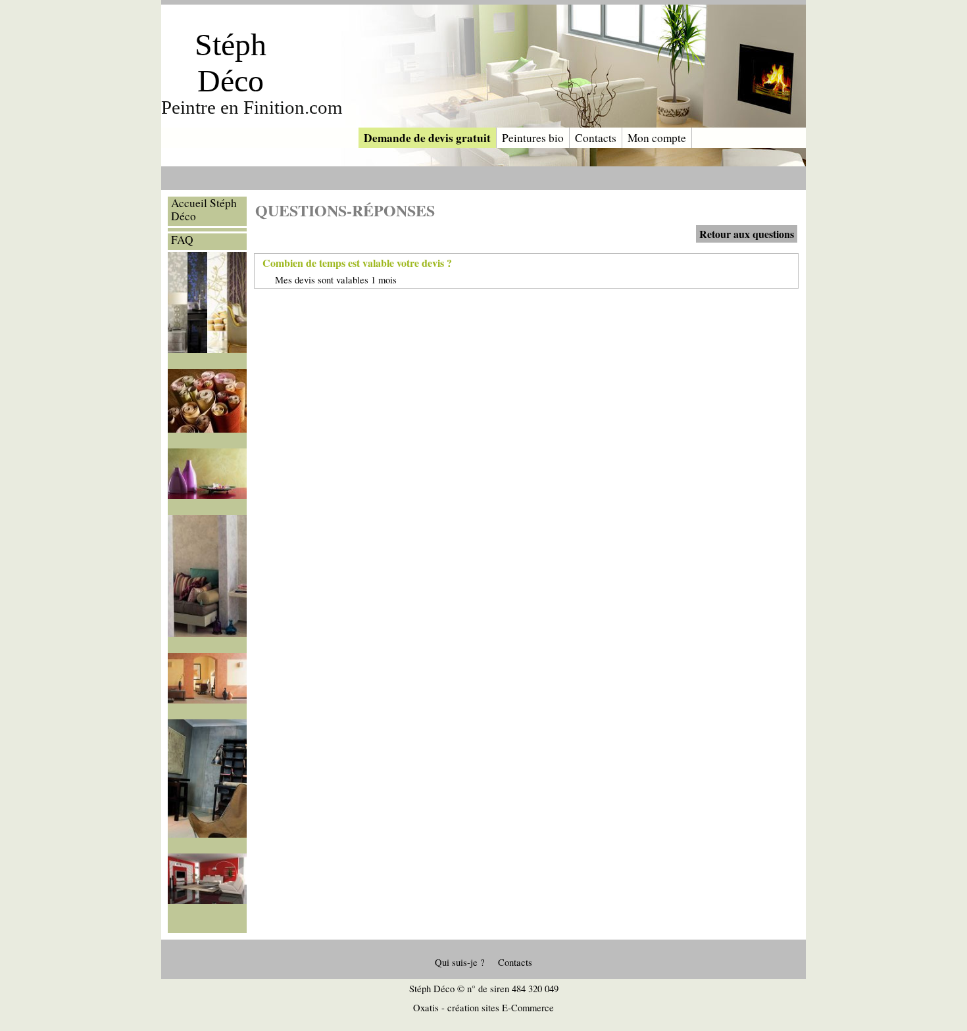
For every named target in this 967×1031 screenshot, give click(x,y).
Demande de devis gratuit (427, 138)
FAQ (182, 240)
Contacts (595, 137)
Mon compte (657, 137)
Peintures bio (533, 137)
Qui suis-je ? (460, 962)
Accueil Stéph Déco (204, 210)
